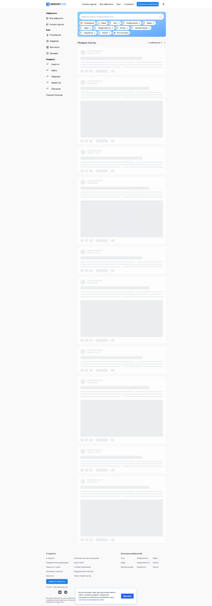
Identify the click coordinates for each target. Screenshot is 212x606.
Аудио (123, 562)
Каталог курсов (89, 4)
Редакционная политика (84, 571)
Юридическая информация (57, 562)
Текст (123, 558)
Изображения (142, 558)
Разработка (141, 567)
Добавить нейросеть (57, 581)
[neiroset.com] (56, 4)
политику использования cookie (91, 600)
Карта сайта (79, 562)
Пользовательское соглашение (86, 558)
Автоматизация (127, 567)
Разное (156, 567)
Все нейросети (106, 4)
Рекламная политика (54, 571)
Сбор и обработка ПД (82, 576)
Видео (155, 558)
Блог (119, 4)
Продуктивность (143, 562)
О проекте (129, 4)
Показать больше (54, 95)
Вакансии (50, 576)
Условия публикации (82, 567)
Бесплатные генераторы (148, 4)
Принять (127, 596)
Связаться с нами (53, 567)
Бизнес (156, 562)
